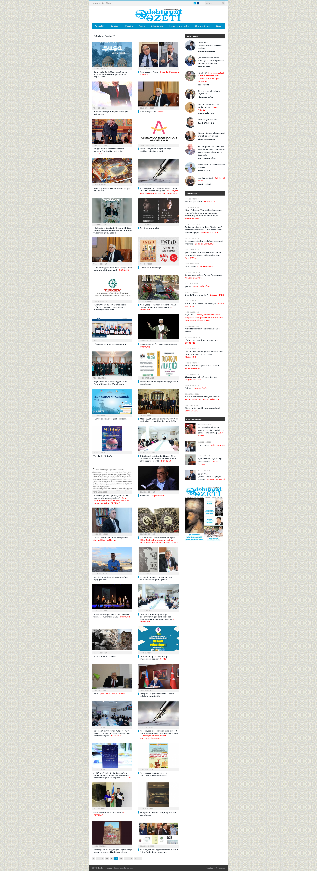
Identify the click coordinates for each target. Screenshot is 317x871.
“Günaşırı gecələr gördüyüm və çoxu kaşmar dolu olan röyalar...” (111, 499)
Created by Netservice (215, 868)
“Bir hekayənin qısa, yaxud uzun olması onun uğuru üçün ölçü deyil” (204, 354)
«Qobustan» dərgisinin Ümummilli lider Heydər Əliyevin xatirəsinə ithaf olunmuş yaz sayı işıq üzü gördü (112, 230)
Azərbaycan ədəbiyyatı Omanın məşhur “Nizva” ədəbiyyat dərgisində (159, 850)
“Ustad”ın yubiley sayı (150, 267)
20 (131, 858)
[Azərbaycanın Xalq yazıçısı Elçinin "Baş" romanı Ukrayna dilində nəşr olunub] (112, 833)
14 (102, 858)
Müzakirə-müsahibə (179, 26)
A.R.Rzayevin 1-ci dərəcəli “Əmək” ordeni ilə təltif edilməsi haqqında (159, 190)
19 (125, 858)
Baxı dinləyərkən (151, 111)
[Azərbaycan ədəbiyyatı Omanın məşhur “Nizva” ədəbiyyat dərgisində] (158, 833)
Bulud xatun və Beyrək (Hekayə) (204, 304)
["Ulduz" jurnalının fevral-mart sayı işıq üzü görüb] (112, 171)
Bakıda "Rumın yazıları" (204, 295)
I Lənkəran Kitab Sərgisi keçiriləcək (110, 419)
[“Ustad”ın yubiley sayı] (158, 250)
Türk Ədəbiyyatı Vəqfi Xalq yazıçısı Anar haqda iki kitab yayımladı (112, 268)
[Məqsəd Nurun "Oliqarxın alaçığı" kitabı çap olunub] (158, 364)
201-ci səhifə (199, 266)
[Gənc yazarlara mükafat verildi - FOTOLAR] (112, 795)
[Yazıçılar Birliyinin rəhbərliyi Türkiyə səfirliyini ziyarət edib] (158, 677)
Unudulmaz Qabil (211, 179)
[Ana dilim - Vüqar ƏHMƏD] (158, 478)
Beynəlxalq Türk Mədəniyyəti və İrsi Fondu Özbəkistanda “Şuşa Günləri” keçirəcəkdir (110, 74)
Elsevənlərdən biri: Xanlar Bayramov (209, 92)
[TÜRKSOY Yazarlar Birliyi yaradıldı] (112, 327)
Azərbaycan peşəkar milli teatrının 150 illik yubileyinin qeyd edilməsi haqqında (159, 734)
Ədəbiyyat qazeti (105, 868)
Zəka (109, 694)
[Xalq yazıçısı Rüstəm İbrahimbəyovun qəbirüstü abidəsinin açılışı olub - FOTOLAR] (158, 288)
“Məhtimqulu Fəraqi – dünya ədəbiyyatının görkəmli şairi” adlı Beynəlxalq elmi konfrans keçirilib (157, 618)
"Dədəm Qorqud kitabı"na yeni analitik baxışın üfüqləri (211, 134)
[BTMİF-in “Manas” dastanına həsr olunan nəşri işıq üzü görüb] (158, 560)
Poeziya (129, 26)
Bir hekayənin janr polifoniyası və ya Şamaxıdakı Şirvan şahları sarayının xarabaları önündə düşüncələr (211, 150)
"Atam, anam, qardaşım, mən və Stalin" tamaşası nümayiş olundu (111, 615)
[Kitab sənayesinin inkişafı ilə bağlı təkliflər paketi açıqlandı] (158, 132)
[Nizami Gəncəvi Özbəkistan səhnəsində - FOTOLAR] (158, 327)
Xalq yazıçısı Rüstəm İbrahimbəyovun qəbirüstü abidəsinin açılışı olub (158, 307)
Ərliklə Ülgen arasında (207, 119)
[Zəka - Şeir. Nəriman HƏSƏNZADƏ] (112, 677)
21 (135, 858)
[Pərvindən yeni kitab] (158, 211)
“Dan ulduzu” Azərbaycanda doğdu (159, 540)
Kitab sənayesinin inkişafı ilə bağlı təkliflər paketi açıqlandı (156, 150)
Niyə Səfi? (211, 77)
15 (107, 858)
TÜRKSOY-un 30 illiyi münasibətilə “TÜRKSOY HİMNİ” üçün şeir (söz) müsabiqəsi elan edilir (109, 307)
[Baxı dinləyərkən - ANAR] (158, 94)
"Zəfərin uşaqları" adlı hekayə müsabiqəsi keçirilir (154, 657)
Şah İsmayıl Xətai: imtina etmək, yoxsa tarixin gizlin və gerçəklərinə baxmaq (211, 60)
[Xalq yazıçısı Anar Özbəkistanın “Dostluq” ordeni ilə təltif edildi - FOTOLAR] (112, 132)
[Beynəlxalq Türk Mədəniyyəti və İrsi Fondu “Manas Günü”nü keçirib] (112, 364)
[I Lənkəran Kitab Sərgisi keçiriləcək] (112, 402)
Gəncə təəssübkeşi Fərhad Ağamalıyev (204, 276)
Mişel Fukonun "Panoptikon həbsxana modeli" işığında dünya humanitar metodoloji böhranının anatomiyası (203, 214)
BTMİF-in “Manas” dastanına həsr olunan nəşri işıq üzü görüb (156, 578)
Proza (142, 26)
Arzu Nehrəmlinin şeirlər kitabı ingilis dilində (202, 330)
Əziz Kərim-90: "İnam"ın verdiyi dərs (111, 538)
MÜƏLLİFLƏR (192, 36)
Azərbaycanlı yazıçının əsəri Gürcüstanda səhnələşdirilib (153, 774)
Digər (218, 26)
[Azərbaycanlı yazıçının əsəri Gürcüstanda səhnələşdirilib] (158, 756)
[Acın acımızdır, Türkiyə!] (112, 639)
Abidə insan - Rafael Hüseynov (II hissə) (211, 166)
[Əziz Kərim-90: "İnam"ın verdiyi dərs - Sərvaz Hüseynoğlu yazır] (112, 521)
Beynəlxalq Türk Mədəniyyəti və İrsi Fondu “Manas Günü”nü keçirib (110, 382)
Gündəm (115, 26)
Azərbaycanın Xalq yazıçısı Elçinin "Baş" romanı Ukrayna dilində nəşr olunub (112, 850)
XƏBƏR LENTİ (192, 193)
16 (111, 858)
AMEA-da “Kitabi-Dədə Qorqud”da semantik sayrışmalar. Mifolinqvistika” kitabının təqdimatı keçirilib (112, 775)
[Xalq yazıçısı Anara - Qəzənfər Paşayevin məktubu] (158, 55)
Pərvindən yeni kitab (149, 228)
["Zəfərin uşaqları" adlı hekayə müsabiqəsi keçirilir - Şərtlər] (158, 639)
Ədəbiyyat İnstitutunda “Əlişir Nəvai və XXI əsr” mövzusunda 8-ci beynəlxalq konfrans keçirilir (111, 733)
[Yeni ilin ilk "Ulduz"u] (112, 439)
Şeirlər (197, 286)
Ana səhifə (100, 26)
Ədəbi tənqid (157, 26)
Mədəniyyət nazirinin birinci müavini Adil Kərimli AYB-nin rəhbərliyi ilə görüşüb (159, 420)
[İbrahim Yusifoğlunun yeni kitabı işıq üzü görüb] (112, 94)
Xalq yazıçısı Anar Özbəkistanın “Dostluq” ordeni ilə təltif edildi (108, 151)
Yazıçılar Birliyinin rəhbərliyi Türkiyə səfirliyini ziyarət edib (157, 695)
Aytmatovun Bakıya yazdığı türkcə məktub (210, 461)
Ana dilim (152, 495)
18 (121, 858)
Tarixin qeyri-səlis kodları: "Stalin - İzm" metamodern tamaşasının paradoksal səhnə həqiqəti (203, 230)
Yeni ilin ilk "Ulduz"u (102, 456)
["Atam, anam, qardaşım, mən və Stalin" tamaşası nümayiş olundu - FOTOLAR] (112, 597)
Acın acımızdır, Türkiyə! (104, 656)
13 (97, 858)
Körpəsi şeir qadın (201, 201)
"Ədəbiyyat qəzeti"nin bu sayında (201, 341)
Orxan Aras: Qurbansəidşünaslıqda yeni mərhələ (210, 45)
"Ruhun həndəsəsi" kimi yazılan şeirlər (208, 107)
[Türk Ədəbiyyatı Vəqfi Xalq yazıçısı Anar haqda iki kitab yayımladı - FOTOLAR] (112, 250)
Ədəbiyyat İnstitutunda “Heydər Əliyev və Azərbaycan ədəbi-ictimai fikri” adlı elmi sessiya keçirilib (158, 458)
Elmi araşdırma (202, 26)
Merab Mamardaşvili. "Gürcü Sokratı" (203, 367)
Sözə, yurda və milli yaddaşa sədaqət (203, 409)
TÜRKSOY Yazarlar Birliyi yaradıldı (109, 344)
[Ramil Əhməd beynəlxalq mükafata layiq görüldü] (112, 560)
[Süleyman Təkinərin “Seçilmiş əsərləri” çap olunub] (158, 795)
